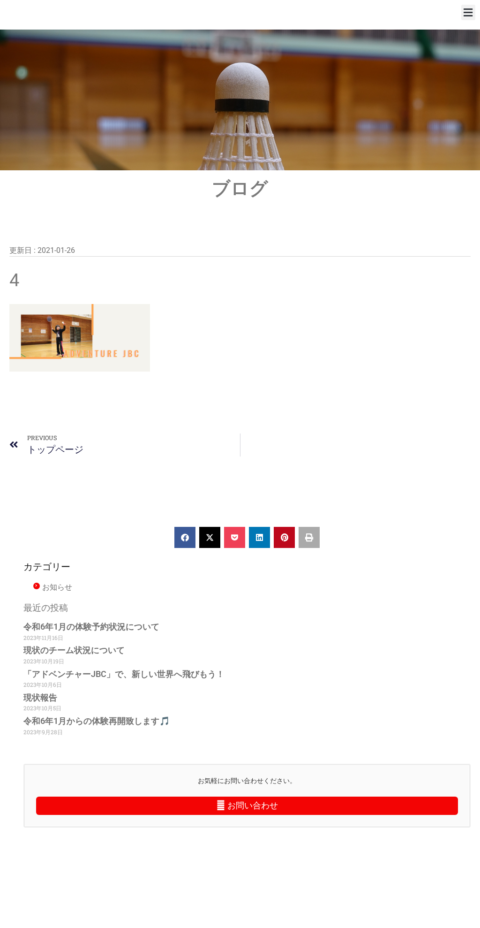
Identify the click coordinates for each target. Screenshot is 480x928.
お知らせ (57, 587)
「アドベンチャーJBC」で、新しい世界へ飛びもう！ (124, 674)
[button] (468, 12)
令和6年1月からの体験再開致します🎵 (96, 721)
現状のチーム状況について (74, 650)
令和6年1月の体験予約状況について (91, 626)
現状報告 (40, 697)
